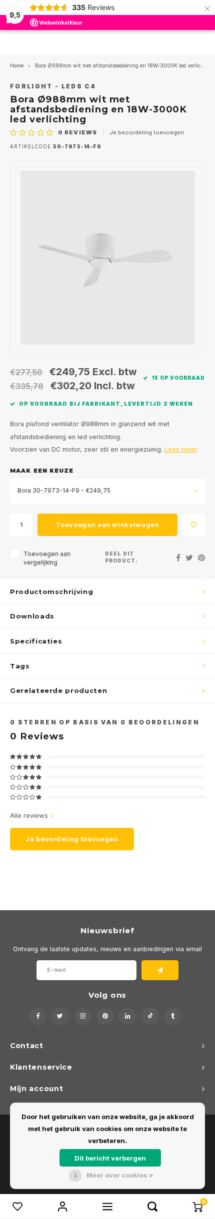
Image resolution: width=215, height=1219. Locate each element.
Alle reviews (29, 815)
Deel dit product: (121, 557)
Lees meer (181, 449)
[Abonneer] (160, 970)
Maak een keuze (42, 470)
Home (17, 65)
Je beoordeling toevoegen (147, 132)
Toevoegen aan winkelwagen (107, 525)
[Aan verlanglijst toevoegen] (193, 525)
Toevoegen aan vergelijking (47, 558)
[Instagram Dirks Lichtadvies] (83, 1016)
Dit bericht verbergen (110, 1158)
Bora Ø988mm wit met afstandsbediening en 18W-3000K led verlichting (124, 65)
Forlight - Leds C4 (53, 86)
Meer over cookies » (120, 1175)
